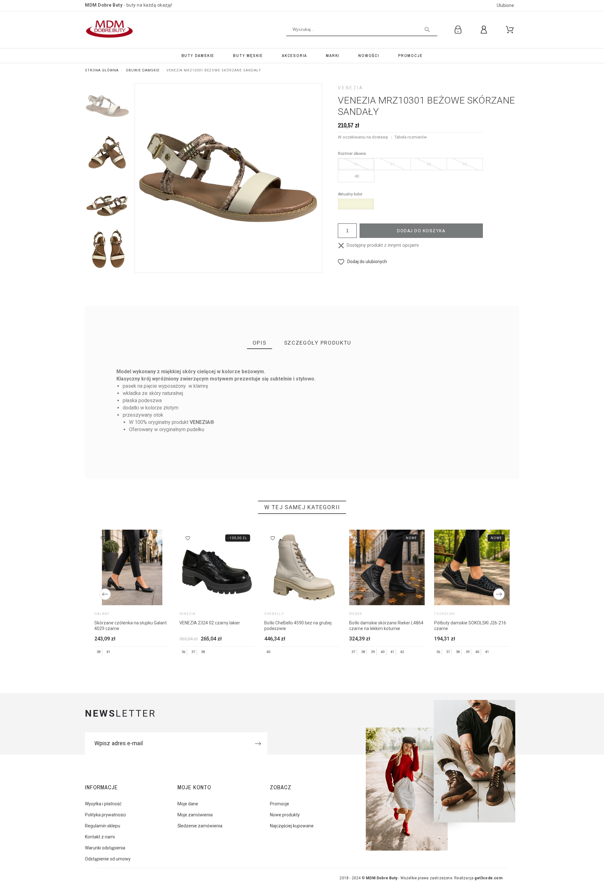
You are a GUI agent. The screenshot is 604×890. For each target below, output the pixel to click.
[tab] (259, 343)
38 (429, 164)
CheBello (274, 614)
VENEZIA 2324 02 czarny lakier (209, 622)
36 (356, 164)
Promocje (279, 803)
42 (402, 652)
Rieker (355, 614)
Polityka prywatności (105, 814)
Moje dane (187, 803)
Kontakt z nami (100, 836)
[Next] (499, 594)
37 (392, 164)
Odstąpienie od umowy (108, 858)
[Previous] (105, 594)
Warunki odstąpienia (105, 847)
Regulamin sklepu (102, 825)
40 (357, 176)
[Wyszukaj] (427, 29)
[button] (362, 261)
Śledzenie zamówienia (199, 825)
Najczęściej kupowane (292, 825)
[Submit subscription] (258, 744)
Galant (101, 614)
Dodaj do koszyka (421, 230)
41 (108, 652)
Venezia (350, 88)
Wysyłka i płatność (103, 803)
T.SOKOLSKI (444, 614)
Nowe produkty (285, 814)
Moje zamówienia (195, 814)
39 (464, 164)
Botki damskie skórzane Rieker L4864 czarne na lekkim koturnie (386, 625)
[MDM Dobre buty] (110, 29)
